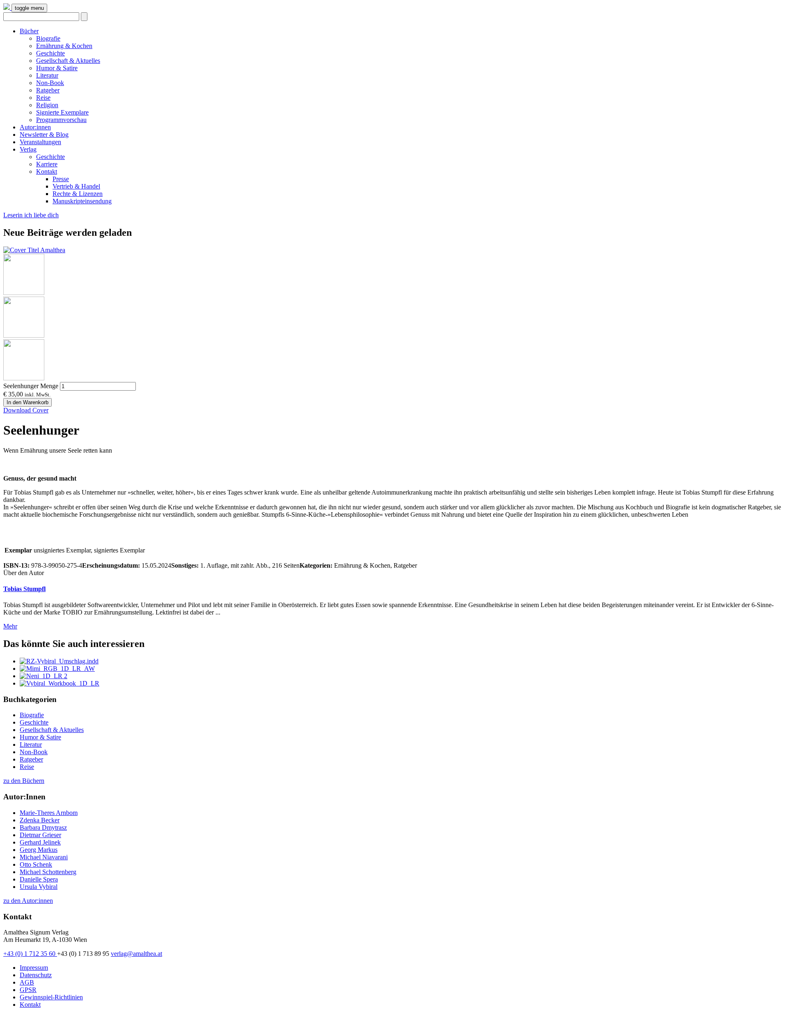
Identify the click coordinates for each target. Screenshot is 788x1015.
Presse (61, 178)
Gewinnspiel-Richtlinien (51, 997)
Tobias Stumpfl (24, 588)
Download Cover (25, 410)
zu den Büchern (23, 780)
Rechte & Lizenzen (78, 193)
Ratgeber (48, 90)
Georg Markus (38, 849)
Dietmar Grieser (40, 834)
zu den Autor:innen (28, 900)
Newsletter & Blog (44, 134)
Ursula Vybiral (38, 886)
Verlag (28, 149)
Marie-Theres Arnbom (49, 812)
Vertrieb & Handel (76, 186)
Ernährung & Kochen (64, 45)
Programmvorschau (61, 119)
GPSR (28, 989)
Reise (43, 97)
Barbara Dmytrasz (43, 827)
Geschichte (50, 53)
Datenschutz (36, 974)
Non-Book (50, 82)
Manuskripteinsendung (82, 201)
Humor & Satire (57, 67)
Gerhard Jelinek (40, 842)
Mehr (10, 626)
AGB (27, 982)
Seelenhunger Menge (30, 385)
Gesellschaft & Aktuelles (68, 60)
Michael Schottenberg (48, 871)
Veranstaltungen (40, 141)
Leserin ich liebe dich (31, 215)
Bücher (29, 31)
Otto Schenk (36, 864)
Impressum (34, 967)
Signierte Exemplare (62, 112)
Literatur (47, 75)
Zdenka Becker (40, 820)
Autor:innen (35, 127)
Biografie (48, 38)
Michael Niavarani (44, 857)
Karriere (46, 164)
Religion (47, 104)
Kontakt (46, 171)
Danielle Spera (39, 879)
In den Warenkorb (27, 402)
